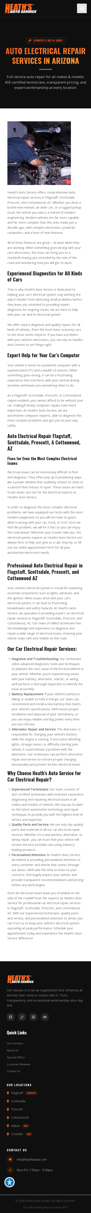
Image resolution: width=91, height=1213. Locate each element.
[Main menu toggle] (82, 8)
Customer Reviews (18, 1064)
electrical (13, 197)
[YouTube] (45, 1017)
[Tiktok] (22, 1017)
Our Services (15, 1043)
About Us (12, 1050)
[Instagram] (33, 1017)
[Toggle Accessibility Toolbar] (9, 1182)
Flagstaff (51, 197)
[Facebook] (10, 1017)
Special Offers (16, 1057)
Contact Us (13, 1071)
